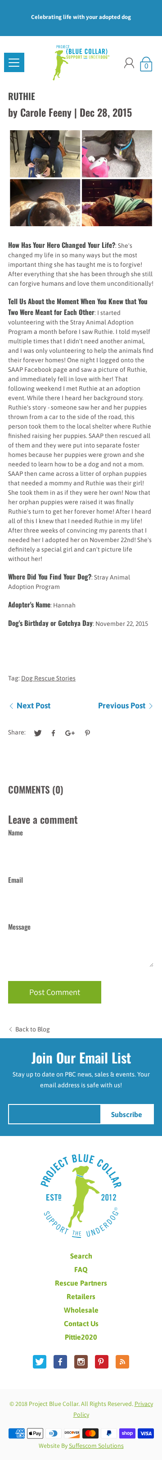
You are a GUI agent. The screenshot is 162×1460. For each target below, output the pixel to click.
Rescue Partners (81, 1283)
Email (15, 880)
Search (81, 1256)
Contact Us (81, 1323)
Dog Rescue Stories (48, 678)
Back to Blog (32, 1029)
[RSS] (122, 1362)
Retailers (81, 1296)
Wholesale (81, 1310)
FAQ (81, 1269)
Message (19, 926)
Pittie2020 (81, 1337)
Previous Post (121, 705)
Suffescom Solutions (96, 1446)
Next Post (33, 705)
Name (15, 832)
